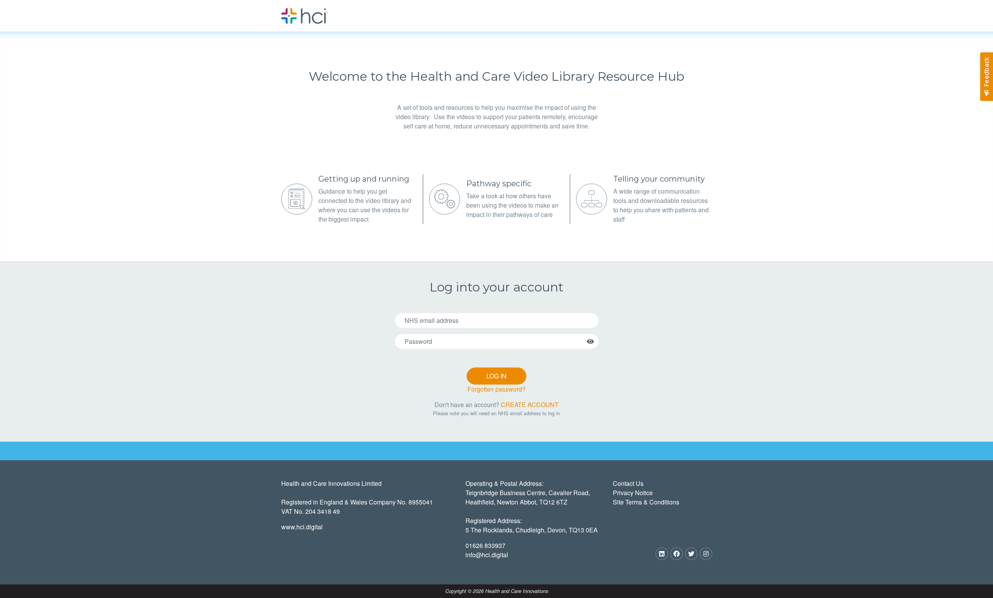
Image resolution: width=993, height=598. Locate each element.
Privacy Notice (633, 492)
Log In (496, 375)
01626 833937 (485, 545)
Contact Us (628, 483)
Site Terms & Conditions (646, 501)
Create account (530, 404)
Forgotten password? (496, 389)
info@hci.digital (486, 554)
